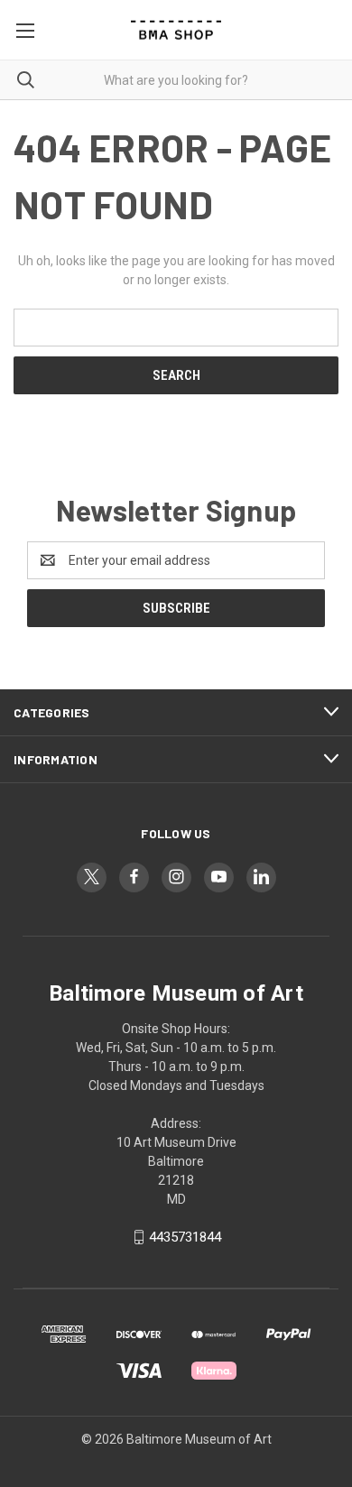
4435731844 (185, 1237)
